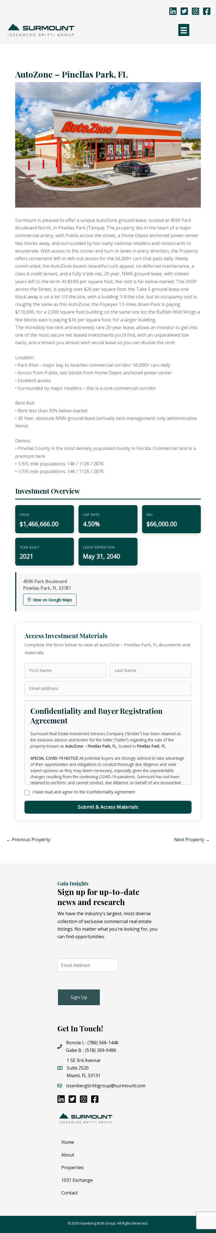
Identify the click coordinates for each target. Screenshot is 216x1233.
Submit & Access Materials (108, 807)
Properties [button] (72, 1167)
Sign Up (79, 997)
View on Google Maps (52, 599)
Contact (69, 1193)
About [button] (67, 1155)
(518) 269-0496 (100, 1050)
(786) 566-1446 (102, 1043)
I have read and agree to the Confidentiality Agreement (83, 792)
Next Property (192, 839)
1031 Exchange (77, 1180)
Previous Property (28, 839)
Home (67, 1142)
